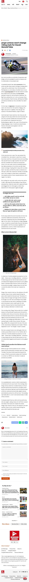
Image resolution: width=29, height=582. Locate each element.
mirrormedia (8, 53)
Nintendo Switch (12, 417)
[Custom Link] (25, 578)
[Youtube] (12, 542)
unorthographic (9, 91)
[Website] (27, 428)
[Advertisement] (14, 24)
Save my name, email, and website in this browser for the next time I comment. (15, 474)
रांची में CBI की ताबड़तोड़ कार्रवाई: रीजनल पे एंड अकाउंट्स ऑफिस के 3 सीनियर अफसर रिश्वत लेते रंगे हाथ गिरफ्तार (14, 205)
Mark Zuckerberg (22, 415)
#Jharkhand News (15, 524)
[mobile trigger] (26, 1)
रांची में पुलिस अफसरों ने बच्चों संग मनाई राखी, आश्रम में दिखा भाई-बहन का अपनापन (13, 197)
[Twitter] (21, 572)
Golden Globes (15, 415)
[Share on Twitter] (2, 50)
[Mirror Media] (2, 1)
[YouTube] (23, 572)
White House (19, 417)
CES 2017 (8, 415)
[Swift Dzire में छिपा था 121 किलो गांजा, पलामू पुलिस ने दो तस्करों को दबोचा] (23, 514)
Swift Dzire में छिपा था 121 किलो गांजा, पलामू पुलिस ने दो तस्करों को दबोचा (9, 514)
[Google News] (25, 572)
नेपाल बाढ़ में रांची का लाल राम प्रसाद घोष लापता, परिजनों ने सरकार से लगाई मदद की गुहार (10, 499)
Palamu (3, 512)
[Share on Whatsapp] (20, 422)
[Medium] (14, 542)
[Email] (5, 50)
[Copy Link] (7, 50)
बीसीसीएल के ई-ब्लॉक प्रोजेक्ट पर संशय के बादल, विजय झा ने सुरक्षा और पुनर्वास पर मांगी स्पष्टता (14, 210)
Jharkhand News (6, 40)
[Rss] (17, 542)
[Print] (10, 50)
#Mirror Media (24, 524)
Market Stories (4, 417)
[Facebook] (19, 572)
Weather (11, 504)
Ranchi (3, 497)
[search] (17, 1)
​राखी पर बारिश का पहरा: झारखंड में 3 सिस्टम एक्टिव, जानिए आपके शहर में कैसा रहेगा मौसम (10, 507)
